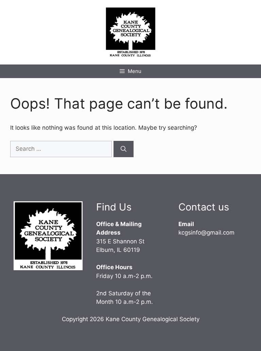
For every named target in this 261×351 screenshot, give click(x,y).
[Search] (124, 149)
